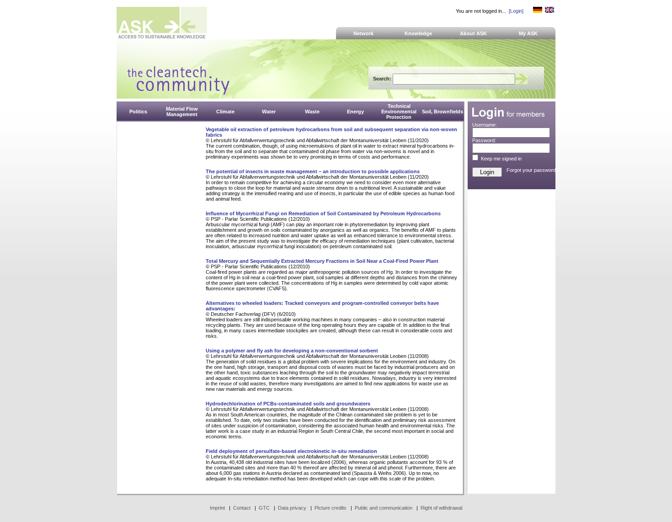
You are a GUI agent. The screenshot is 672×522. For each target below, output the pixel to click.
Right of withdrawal (441, 508)
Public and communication (383, 508)
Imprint (217, 508)
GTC (264, 508)
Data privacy (292, 508)
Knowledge (418, 33)
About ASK (473, 33)
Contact (242, 508)
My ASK (528, 33)
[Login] (516, 11)
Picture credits (331, 508)
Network (363, 33)
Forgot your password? (533, 170)
